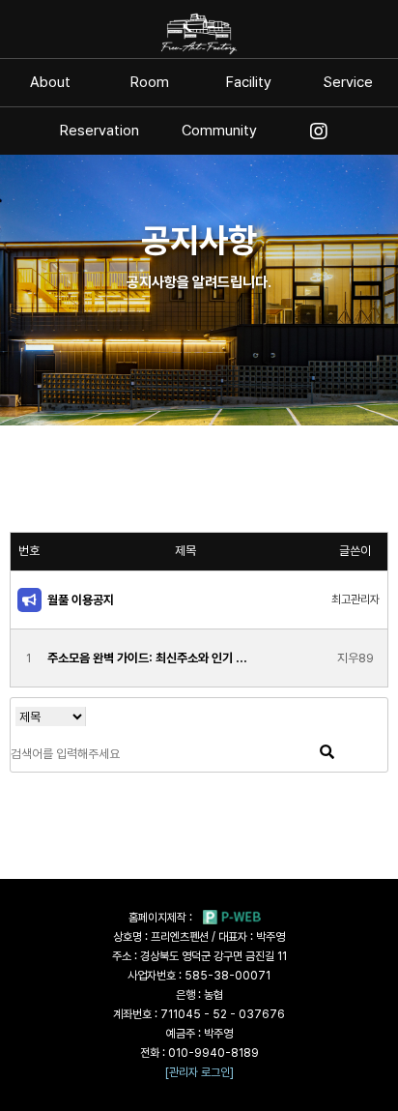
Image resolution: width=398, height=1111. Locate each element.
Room (149, 82)
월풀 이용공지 (80, 600)
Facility (248, 82)
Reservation (99, 131)
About (50, 82)
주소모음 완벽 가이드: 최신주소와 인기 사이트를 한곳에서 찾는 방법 (151, 658)
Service (348, 82)
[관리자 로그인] (199, 1072)
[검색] (326, 753)
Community (219, 131)
